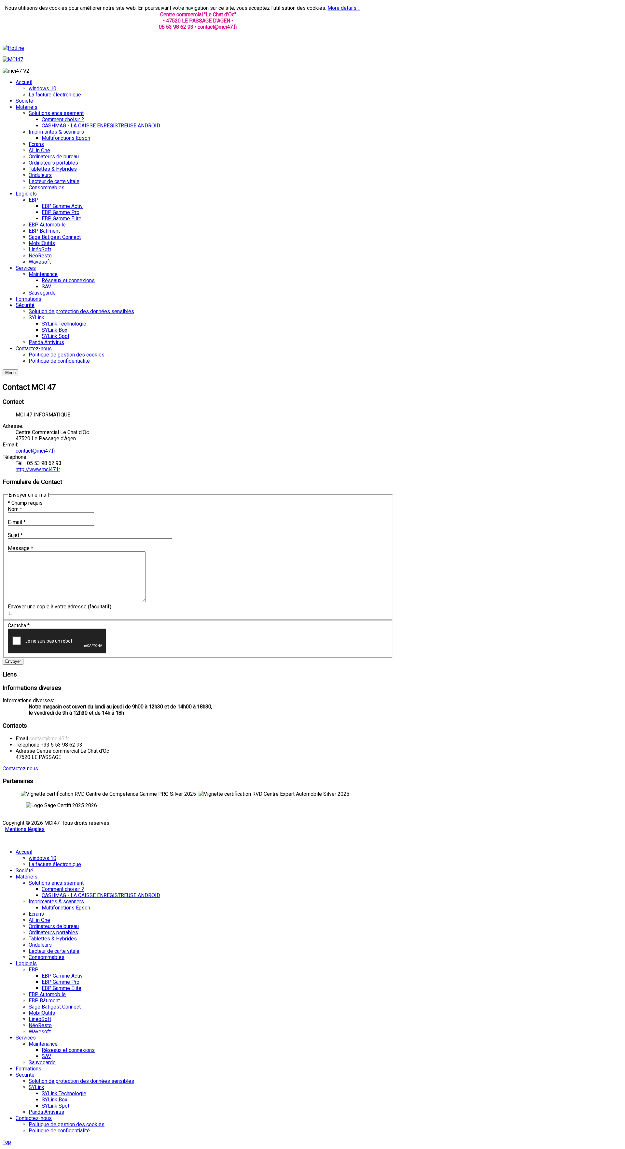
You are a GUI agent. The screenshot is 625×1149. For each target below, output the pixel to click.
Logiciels (26, 963)
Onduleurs (40, 945)
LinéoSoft (40, 1019)
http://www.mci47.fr (38, 469)
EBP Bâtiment (44, 1000)
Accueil (24, 852)
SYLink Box (54, 1100)
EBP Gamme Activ (62, 976)
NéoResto (40, 1025)
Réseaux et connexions (68, 1050)
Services (26, 1038)
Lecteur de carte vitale (54, 951)
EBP (33, 970)
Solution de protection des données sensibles (81, 1081)
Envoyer (13, 661)
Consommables (46, 957)
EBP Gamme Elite (61, 988)
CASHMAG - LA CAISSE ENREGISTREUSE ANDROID (101, 895)
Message (20, 548)
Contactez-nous (34, 1118)
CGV (51, 840)
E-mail (17, 522)
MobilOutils (42, 1013)
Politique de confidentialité (59, 1130)
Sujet (15, 535)
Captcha (19, 625)
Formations (28, 1069)
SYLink (36, 1087)
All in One (39, 920)
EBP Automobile (47, 994)
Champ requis (25, 503)
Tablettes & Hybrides (53, 939)
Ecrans (36, 914)
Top (7, 1142)
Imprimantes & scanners (56, 901)
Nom (15, 509)
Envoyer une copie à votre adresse (47, 607)
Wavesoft (40, 1031)
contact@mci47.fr (217, 27)
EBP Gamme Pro (60, 982)
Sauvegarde (42, 1062)
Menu (10, 372)
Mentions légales (25, 829)
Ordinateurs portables (53, 932)
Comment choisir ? (63, 889)
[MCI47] (13, 59)
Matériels (26, 877)
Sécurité (25, 1075)
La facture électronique (55, 864)
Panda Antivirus (46, 1112)
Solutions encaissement (56, 883)
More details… (343, 8)
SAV (46, 1056)
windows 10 (42, 858)
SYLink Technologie (64, 1093)
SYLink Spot (55, 1106)
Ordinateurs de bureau (54, 926)
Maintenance (43, 1044)
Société (24, 870)
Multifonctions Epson (66, 908)
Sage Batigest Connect (55, 1007)
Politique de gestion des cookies (66, 1124)
